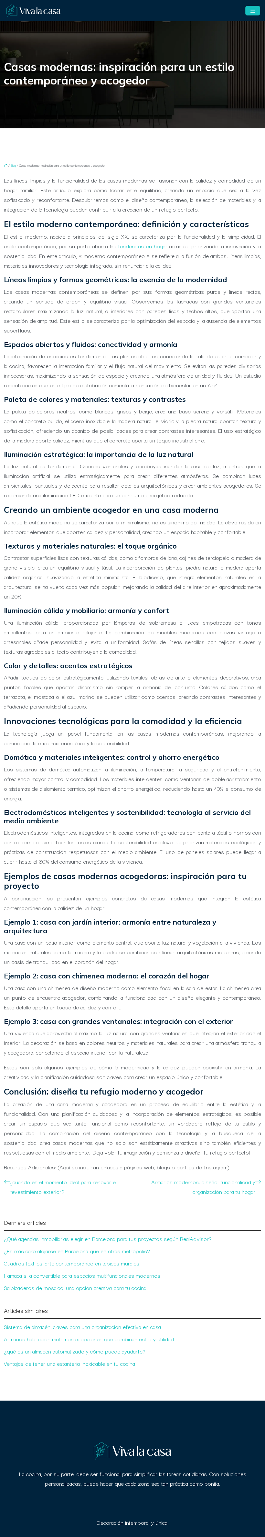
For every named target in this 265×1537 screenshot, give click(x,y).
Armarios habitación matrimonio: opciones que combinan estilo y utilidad (89, 1338)
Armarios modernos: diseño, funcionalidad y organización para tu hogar (203, 1186)
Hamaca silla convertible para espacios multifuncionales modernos (82, 1275)
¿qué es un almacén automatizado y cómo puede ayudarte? (74, 1351)
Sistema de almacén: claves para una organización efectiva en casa (82, 1326)
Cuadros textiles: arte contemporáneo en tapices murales (71, 1263)
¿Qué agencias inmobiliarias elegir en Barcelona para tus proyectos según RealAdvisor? (108, 1238)
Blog (13, 165)
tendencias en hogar (142, 246)
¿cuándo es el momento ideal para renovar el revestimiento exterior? (63, 1186)
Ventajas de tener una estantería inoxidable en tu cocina (69, 1363)
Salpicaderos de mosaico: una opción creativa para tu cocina (75, 1287)
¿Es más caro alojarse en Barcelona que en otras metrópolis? (77, 1250)
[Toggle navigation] (252, 11)
